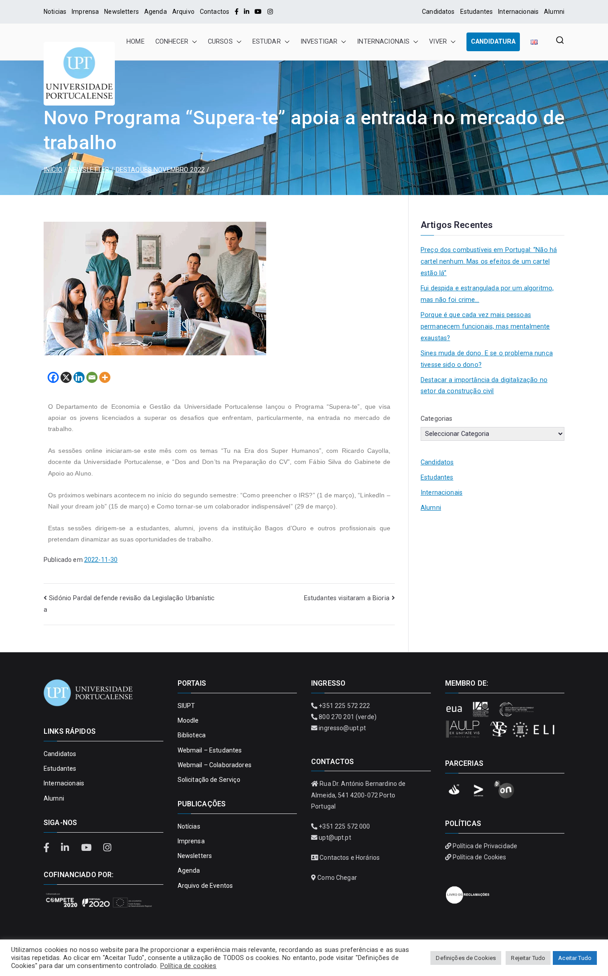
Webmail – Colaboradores (214, 765)
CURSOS (220, 41)
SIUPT (186, 705)
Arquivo (183, 11)
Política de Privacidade (485, 846)
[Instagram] (270, 11)
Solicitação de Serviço (209, 779)
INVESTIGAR (318, 41)
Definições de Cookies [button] (466, 958)
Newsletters (121, 11)
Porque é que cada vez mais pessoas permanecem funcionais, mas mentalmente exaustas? (485, 326)
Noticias (55, 11)
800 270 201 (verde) (348, 716)
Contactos (214, 11)
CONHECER (171, 41)
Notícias (189, 826)
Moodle (188, 720)
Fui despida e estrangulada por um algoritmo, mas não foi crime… (487, 294)
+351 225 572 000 (344, 826)
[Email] (91, 377)
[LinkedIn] (246, 11)
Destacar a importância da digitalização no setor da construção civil (484, 385)
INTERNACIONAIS (383, 41)
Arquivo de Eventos (205, 885)
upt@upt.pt (335, 837)
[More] (104, 377)
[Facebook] (237, 11)
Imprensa (85, 11)
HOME (135, 41)
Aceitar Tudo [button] (575, 958)
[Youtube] (258, 11)
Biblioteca (192, 735)
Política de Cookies (480, 857)
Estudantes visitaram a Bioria (346, 598)
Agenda (155, 11)
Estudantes (476, 11)
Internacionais (518, 11)
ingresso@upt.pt (342, 728)
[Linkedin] (79, 377)
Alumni (554, 11)
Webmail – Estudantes (210, 750)
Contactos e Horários (350, 857)
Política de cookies (188, 966)
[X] (66, 377)
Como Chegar (337, 877)
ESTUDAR (266, 41)
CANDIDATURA (493, 41)
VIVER (438, 41)
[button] (192, 42)
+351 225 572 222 (344, 705)
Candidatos (438, 11)
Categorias (436, 419)
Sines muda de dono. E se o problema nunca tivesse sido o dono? (487, 359)
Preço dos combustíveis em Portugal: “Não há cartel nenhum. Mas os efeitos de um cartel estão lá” (489, 261)
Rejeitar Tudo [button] (528, 958)
